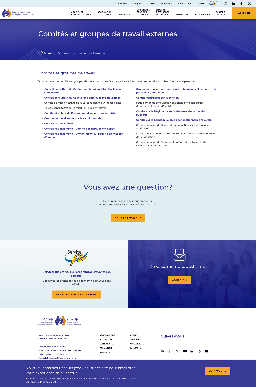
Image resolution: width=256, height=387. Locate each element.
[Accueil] (15, 13)
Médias (133, 335)
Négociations (107, 335)
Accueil (48, 53)
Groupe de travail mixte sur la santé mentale (72, 118)
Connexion (122, 3)
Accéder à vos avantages (76, 294)
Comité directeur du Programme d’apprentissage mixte (80, 113)
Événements (166, 3)
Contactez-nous (185, 3)
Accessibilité (137, 344)
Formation (106, 348)
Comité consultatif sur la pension (157, 97)
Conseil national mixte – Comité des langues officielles (79, 128)
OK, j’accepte (217, 371)
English (200, 3)
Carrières (135, 339)
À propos (136, 3)
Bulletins (135, 348)
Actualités (150, 3)
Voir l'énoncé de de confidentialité (43, 382)
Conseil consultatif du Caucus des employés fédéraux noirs (82, 97)
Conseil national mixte (58, 123)
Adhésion (179, 280)
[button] (225, 3)
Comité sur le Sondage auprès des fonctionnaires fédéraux (174, 120)
